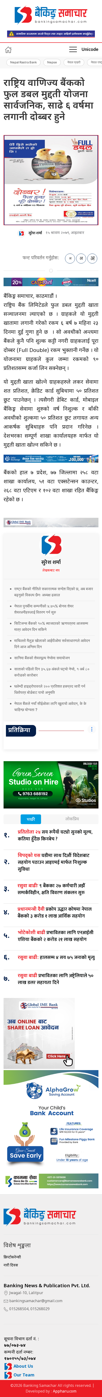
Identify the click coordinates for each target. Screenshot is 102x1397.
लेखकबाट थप (51, 570)
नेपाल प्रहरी (73, 62)
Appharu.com (64, 1391)
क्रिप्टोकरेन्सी (12, 1257)
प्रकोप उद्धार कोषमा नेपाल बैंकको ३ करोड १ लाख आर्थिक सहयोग (55, 912)
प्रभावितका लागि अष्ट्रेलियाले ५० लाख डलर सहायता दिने (55, 979)
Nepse (52, 62)
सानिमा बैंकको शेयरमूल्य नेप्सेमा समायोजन (42, 657)
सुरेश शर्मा (35, 233)
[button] (73, 50)
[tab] (30, 819)
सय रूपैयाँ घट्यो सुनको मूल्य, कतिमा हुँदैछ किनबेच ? (55, 835)
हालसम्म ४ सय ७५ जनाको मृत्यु (56, 957)
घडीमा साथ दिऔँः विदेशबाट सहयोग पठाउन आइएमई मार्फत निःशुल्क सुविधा (53, 862)
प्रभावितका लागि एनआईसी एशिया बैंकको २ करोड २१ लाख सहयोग (55, 936)
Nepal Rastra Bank (23, 62)
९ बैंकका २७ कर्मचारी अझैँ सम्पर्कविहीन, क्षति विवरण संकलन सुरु (52, 889)
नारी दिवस (11, 1265)
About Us (22, 1366)
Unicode (89, 50)
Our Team (23, 1375)
